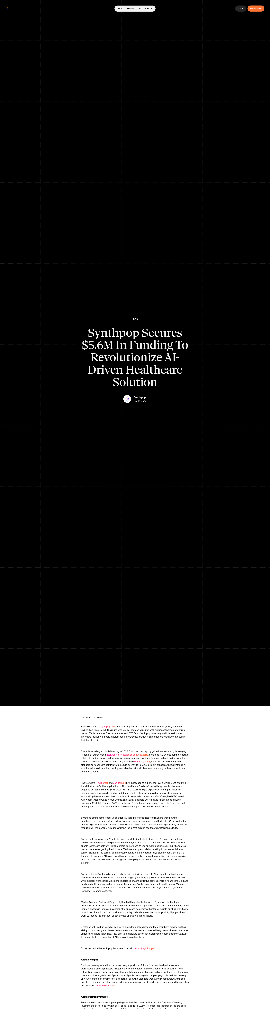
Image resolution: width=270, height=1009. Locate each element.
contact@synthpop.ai (144, 948)
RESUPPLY (131, 8)
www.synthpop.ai (106, 985)
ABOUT (120, 8)
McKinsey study (142, 761)
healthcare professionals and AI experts (127, 754)
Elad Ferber (102, 782)
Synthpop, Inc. (107, 726)
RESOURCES (144, 8)
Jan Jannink (119, 782)
